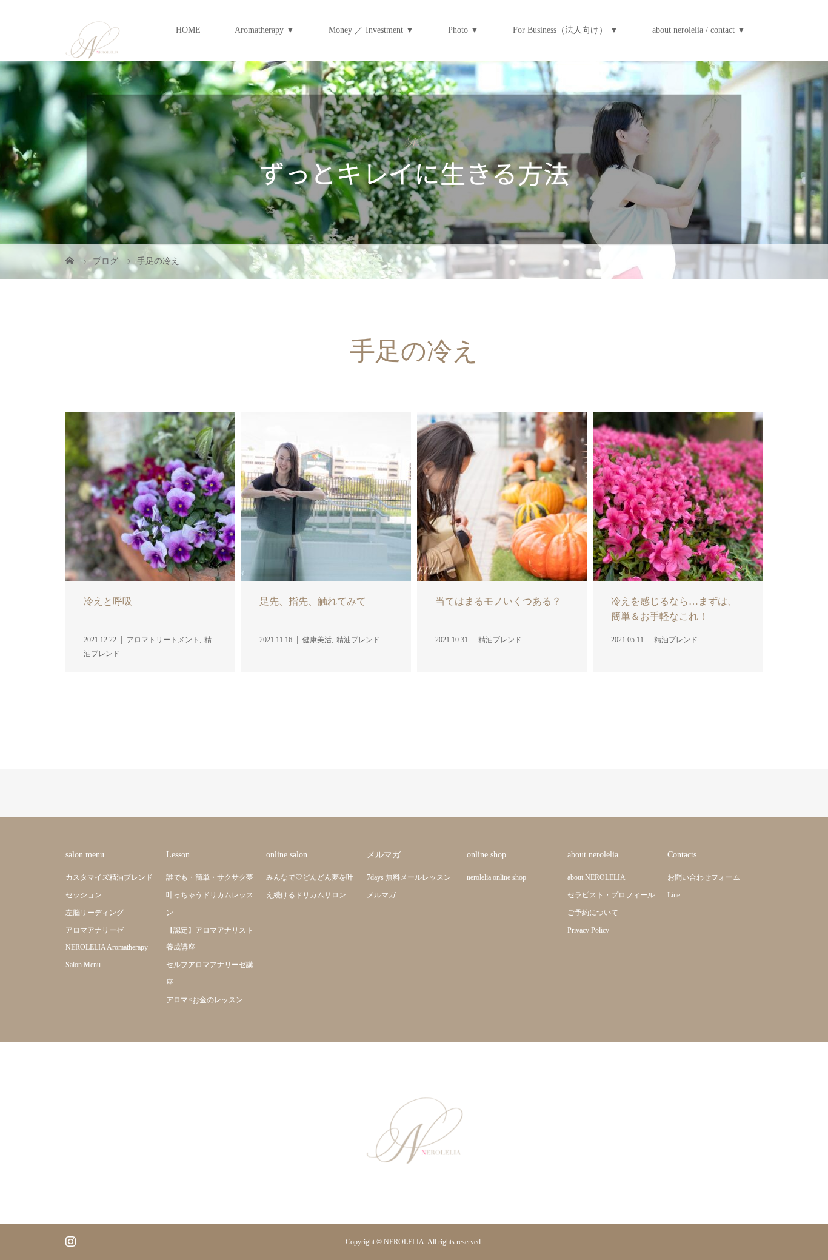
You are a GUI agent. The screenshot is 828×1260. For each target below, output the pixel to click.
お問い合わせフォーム (703, 877)
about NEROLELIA (596, 877)
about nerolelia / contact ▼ (699, 30)
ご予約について (592, 912)
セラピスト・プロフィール (611, 895)
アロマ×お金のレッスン (204, 1000)
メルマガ (381, 895)
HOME (188, 30)
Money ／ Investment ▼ (371, 30)
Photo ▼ (463, 30)
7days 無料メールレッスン (409, 877)
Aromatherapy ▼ (265, 30)
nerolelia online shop (496, 877)
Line (673, 895)
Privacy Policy (588, 930)
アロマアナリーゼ (94, 930)
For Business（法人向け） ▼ (565, 30)
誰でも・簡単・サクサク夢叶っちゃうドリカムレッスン (209, 895)
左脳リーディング (94, 912)
